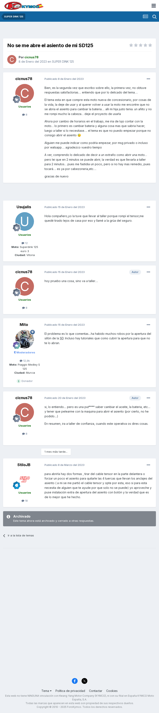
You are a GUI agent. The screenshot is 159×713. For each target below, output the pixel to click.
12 (26, 243)
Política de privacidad (70, 691)
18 (26, 500)
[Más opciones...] (148, 79)
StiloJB (23, 465)
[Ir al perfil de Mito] (24, 339)
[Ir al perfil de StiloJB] (24, 479)
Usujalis (24, 207)
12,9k (26, 360)
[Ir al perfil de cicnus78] (11, 59)
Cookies (112, 691)
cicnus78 (23, 79)
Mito (24, 324)
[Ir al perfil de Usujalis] (24, 221)
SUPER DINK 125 (63, 61)
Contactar (95, 691)
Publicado (64, 78)
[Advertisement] (79, 31)
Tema (45, 691)
